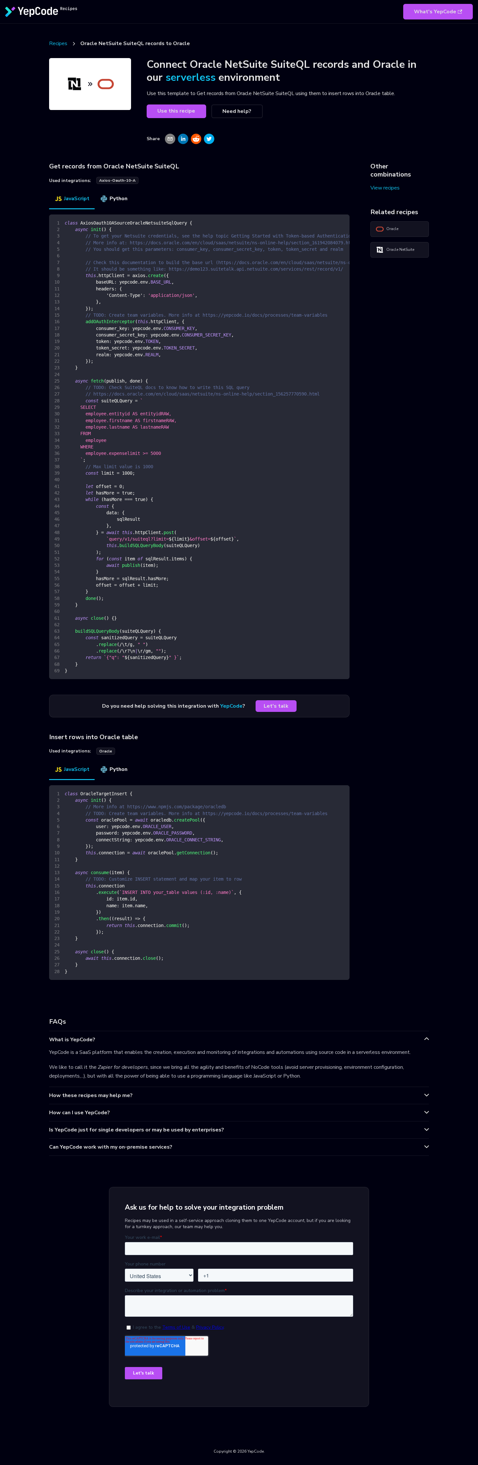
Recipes (58, 43)
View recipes (385, 187)
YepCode (231, 706)
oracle (105, 751)
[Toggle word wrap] (329, 222)
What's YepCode (435, 11)
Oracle (392, 228)
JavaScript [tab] (76, 198)
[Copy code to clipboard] (341, 222)
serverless (191, 77)
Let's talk (276, 706)
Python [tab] (118, 198)
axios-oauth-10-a (117, 180)
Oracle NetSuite (400, 249)
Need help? (236, 111)
